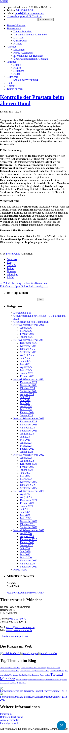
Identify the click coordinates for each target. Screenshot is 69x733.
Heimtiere (18, 70)
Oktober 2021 (27, 524)
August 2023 (27, 433)
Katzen (17, 67)
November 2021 (28, 521)
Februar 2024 (27, 412)
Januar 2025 (26, 373)
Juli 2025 (25, 358)
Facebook (12, 259)
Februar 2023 (27, 448)
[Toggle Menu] (61, 725)
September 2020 (28, 566)
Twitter (10, 268)
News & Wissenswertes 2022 (28, 454)
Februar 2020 (27, 542)
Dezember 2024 (28, 382)
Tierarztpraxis (14, 28)
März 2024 (26, 409)
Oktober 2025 (27, 349)
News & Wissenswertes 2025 (28, 339)
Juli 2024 (25, 397)
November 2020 (28, 560)
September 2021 (28, 527)
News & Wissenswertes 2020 (28, 530)
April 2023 (26, 442)
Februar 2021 (27, 503)
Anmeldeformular (9, 720)
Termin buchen (15, 88)
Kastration (35, 675)
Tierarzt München (16, 25)
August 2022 (27, 460)
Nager (16, 73)
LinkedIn (11, 265)
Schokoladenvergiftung (25, 79)
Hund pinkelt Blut (25, 675)
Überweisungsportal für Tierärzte (24, 16)
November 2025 (28, 346)
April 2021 (26, 494)
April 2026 (26, 327)
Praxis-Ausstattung (23, 52)
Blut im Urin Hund (53, 668)
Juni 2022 (25, 472)
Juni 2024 (25, 400)
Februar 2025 (27, 376)
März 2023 (26, 445)
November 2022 (28, 481)
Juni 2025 (25, 361)
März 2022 (26, 478)
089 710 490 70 (24, 10)
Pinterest (11, 271)
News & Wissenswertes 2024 (28, 379)
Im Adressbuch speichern (15, 636)
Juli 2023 (25, 436)
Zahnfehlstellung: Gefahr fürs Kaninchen (23, 283)
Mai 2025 (25, 364)
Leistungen (19, 49)
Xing (9, 262)
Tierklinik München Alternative (30, 34)
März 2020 (26, 557)
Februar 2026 (27, 333)
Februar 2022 (27, 466)
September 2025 (28, 352)
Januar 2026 (26, 336)
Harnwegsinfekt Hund (27, 671)
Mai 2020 (25, 554)
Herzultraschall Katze (57, 671)
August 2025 (27, 355)
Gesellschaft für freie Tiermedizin (31, 321)
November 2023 (28, 424)
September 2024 (28, 391)
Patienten (11, 61)
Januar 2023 (26, 451)
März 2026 (26, 330)
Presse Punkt (13, 253)
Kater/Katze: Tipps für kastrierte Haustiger (24, 286)
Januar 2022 (26, 469)
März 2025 (26, 370)
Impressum (6, 714)
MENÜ (4, 1)
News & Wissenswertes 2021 (28, 491)
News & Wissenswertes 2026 (28, 324)
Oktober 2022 (27, 485)
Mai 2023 (25, 439)
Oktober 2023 (27, 427)
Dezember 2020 (28, 539)
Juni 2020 (25, 551)
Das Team (18, 37)
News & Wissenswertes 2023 (28, 418)
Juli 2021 (25, 509)
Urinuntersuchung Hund (8, 683)
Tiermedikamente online (53, 679)
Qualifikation (20, 40)
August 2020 (27, 536)
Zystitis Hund (21, 683)
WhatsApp (12, 274)
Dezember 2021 (28, 500)
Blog (9, 82)
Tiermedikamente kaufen (36, 679)
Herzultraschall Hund (42, 671)
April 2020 (26, 533)
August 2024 (27, 394)
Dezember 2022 (28, 463)
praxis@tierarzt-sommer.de (29, 13)
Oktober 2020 (27, 563)
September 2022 (28, 488)
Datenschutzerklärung (11, 717)
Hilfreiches (12, 76)
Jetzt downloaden (16, 592)
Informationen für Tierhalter (28, 55)
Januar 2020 (26, 545)
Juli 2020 (25, 548)
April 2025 (26, 367)
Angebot (11, 46)
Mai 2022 (25, 475)
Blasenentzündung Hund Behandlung (33, 668)
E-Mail (10, 277)
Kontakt (11, 85)
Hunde (17, 64)
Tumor (64, 679)
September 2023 (28, 430)
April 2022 (26, 457)
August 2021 (27, 497)
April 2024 (26, 406)
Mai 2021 (25, 515)
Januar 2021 (26, 506)
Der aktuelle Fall (22, 312)
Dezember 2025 (28, 342)
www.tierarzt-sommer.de (19, 630)
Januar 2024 (26, 415)
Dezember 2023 (28, 421)
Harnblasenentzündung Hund (9, 671)
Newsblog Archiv (34, 592)
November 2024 (28, 385)
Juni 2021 (25, 512)
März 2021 (26, 518)
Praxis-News (20, 569)
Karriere (17, 43)
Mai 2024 (25, 403)
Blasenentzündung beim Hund (10, 668)
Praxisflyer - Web (9, 723)
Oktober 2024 (27, 388)
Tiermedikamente (21, 679)
